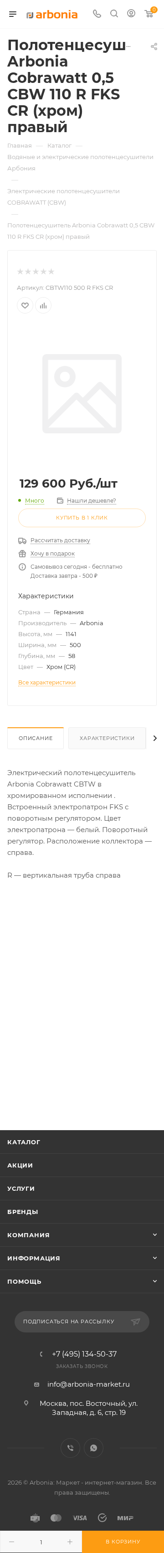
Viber (70, 1448)
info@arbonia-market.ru (88, 1384)
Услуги (21, 1188)
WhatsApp (93, 1448)
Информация (34, 1258)
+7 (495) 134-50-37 (84, 1354)
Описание (35, 738)
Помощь (24, 1281)
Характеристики (107, 738)
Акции (20, 1165)
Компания (28, 1235)
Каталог (24, 1142)
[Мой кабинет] (131, 14)
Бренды (22, 1211)
